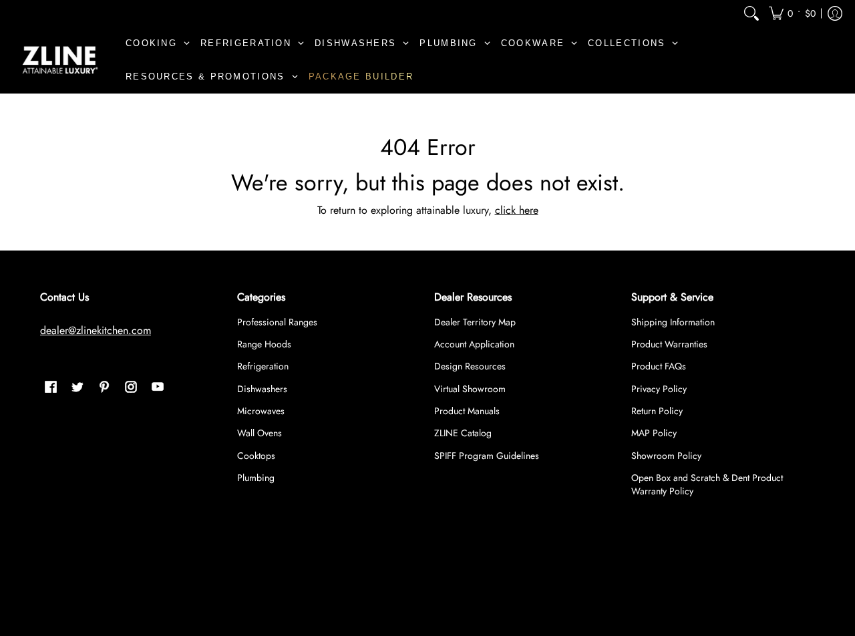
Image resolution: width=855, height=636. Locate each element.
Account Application (474, 344)
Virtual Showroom (470, 388)
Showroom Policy (666, 455)
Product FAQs (658, 366)
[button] (792, 13)
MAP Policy (654, 433)
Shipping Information (673, 322)
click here (516, 210)
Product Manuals (467, 411)
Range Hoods (264, 344)
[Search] (751, 13)
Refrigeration (263, 366)
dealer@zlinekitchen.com (95, 330)
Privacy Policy (659, 388)
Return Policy (657, 411)
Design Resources (470, 366)
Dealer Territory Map (475, 322)
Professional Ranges (277, 322)
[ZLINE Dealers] (60, 60)
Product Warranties (669, 344)
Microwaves (261, 411)
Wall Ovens (259, 433)
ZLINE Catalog (463, 433)
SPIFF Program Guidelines (486, 455)
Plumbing (256, 477)
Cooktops (256, 455)
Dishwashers (262, 388)
